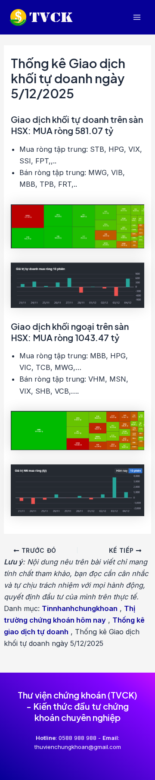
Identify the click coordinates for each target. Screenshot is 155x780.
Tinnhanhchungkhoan (80, 608)
